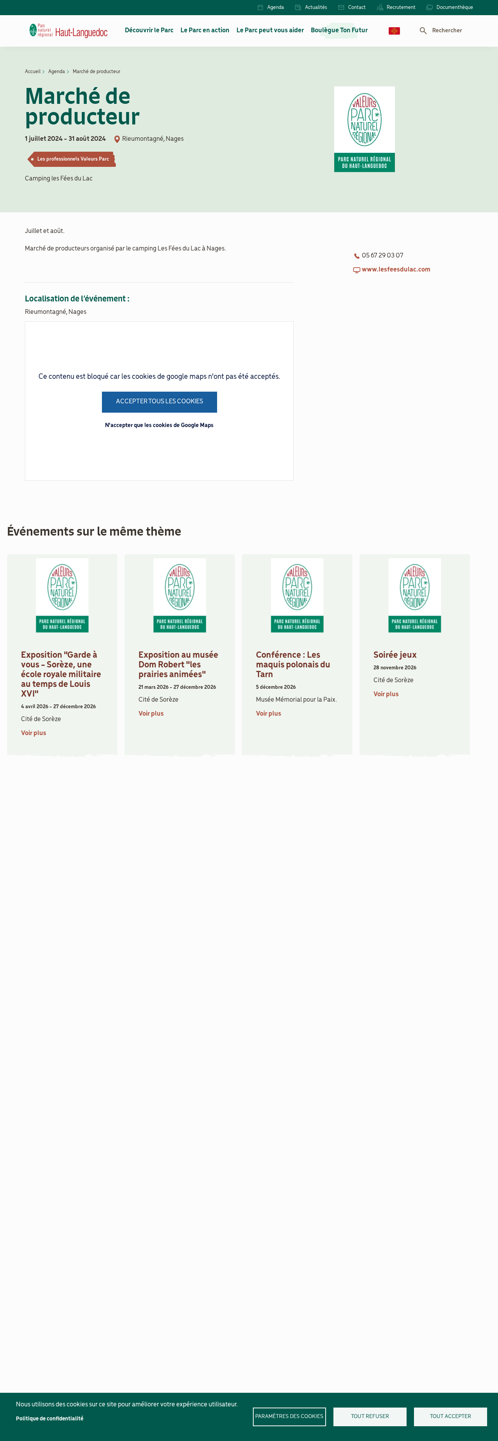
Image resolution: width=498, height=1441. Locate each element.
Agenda (275, 8)
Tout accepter (450, 1417)
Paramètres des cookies (289, 1417)
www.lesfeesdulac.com (396, 269)
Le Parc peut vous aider (270, 30)
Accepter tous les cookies (159, 401)
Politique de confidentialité (49, 1419)
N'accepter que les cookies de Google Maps (159, 425)
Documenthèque (455, 8)
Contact (357, 8)
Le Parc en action (205, 30)
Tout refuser (370, 1417)
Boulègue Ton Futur (339, 30)
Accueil (32, 72)
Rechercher (447, 31)
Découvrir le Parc (149, 30)
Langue (394, 31)
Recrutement (401, 8)
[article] (62, 653)
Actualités (316, 8)
